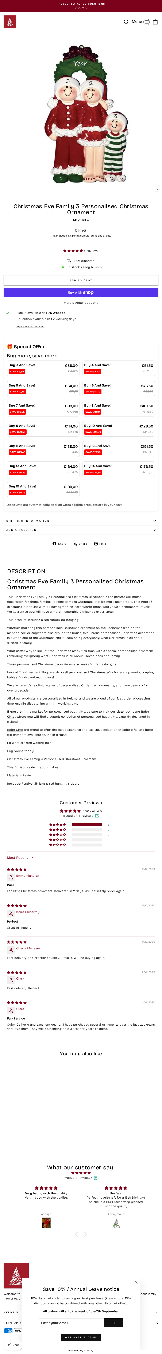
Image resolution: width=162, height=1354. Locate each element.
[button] (73, 251)
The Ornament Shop (34, 672)
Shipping (74, 235)
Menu (141, 21)
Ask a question (21, 529)
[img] (17, 869)
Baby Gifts (15, 730)
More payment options (80, 303)
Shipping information (28, 520)
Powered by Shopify (81, 1350)
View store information (30, 326)
